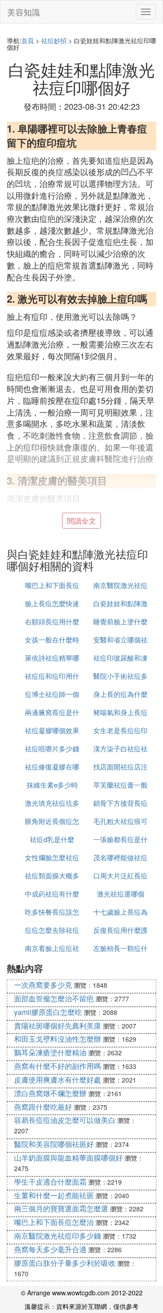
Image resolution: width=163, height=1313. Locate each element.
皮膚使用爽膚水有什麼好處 (57, 1079)
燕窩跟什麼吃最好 (43, 1107)
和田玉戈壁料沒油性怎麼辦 (57, 1039)
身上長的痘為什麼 (120, 694)
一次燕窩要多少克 (43, 985)
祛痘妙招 (54, 40)
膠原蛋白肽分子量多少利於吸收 (64, 1263)
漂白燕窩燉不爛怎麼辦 (50, 1093)
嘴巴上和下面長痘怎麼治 (54, 1222)
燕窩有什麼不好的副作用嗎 (57, 1066)
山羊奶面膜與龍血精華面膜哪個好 (68, 1157)
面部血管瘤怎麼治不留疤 (54, 998)
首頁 (27, 40)
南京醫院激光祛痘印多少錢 (57, 1235)
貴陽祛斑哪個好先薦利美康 (57, 1025)
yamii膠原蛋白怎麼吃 (48, 1012)
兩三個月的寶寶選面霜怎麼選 (61, 1208)
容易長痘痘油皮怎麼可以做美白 (64, 1120)
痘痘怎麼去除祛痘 (52, 930)
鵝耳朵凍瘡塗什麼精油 (50, 1052)
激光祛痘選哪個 (120, 893)
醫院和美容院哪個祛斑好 (54, 1144)
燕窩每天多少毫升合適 (50, 1249)
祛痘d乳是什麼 (52, 839)
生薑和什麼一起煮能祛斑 (54, 1195)
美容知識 (23, 12)
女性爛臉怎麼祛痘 (52, 857)
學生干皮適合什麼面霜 (50, 1181)
